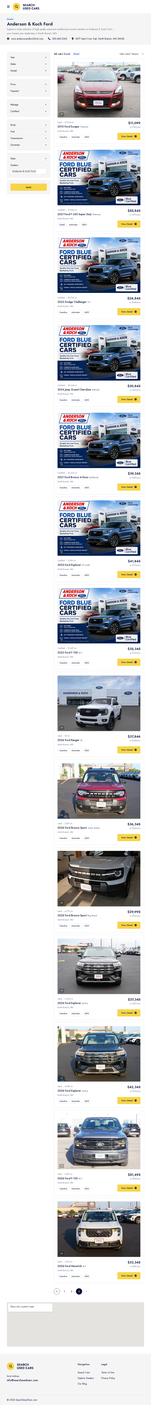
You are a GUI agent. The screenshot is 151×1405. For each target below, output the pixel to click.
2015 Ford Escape (69, 127)
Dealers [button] (14, 165)
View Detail (127, 136)
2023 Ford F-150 (68, 653)
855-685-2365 (59, 38)
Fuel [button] (12, 131)
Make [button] (13, 64)
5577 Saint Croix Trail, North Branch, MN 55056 (100, 38)
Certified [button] (14, 111)
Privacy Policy (108, 1378)
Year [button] (12, 57)
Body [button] (13, 125)
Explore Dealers (86, 1378)
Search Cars (84, 1372)
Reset (76, 54)
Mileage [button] (14, 104)
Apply (28, 187)
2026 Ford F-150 (68, 1178)
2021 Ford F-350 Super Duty (75, 214)
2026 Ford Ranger (69, 740)
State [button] (12, 158)
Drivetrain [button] (15, 145)
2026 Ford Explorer (70, 1003)
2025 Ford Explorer (70, 565)
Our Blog (82, 1383)
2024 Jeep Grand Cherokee (75, 390)
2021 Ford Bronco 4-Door (73, 477)
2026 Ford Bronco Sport (73, 828)
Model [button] (13, 70)
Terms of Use (107, 1372)
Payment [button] (14, 91)
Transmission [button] (16, 138)
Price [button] (13, 84)
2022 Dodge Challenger (72, 302)
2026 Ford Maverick (70, 1266)
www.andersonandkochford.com (27, 38)
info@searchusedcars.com (22, 1380)
